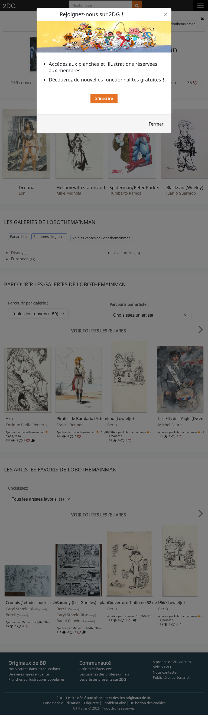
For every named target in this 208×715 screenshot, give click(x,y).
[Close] (166, 14)
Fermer (156, 124)
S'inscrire (104, 98)
